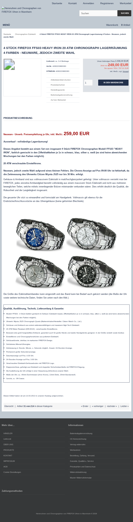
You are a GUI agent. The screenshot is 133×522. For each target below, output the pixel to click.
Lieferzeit (7, 439)
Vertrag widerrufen (77, 444)
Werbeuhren (75, 450)
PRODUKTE (8, 450)
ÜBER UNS (8, 444)
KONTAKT (7, 456)
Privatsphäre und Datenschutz (83, 467)
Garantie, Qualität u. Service (82, 461)
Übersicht (8, 406)
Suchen (124, 13)
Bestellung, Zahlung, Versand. (82, 456)
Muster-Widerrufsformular (81, 478)
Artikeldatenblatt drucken (61, 80)
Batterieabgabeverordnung (61, 95)
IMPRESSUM (9, 461)
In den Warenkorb (113, 82)
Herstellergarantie (58, 90)
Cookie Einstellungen (12, 472)
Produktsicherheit (58, 85)
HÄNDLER (7, 433)
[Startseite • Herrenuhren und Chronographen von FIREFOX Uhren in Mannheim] (25, 10)
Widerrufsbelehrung (78, 472)
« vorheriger (97, 406)
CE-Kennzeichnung (78, 439)
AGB (5, 467)
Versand (125, 71)
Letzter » (125, 406)
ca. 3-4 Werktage (62, 61)
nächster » (112, 406)
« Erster (84, 406)
